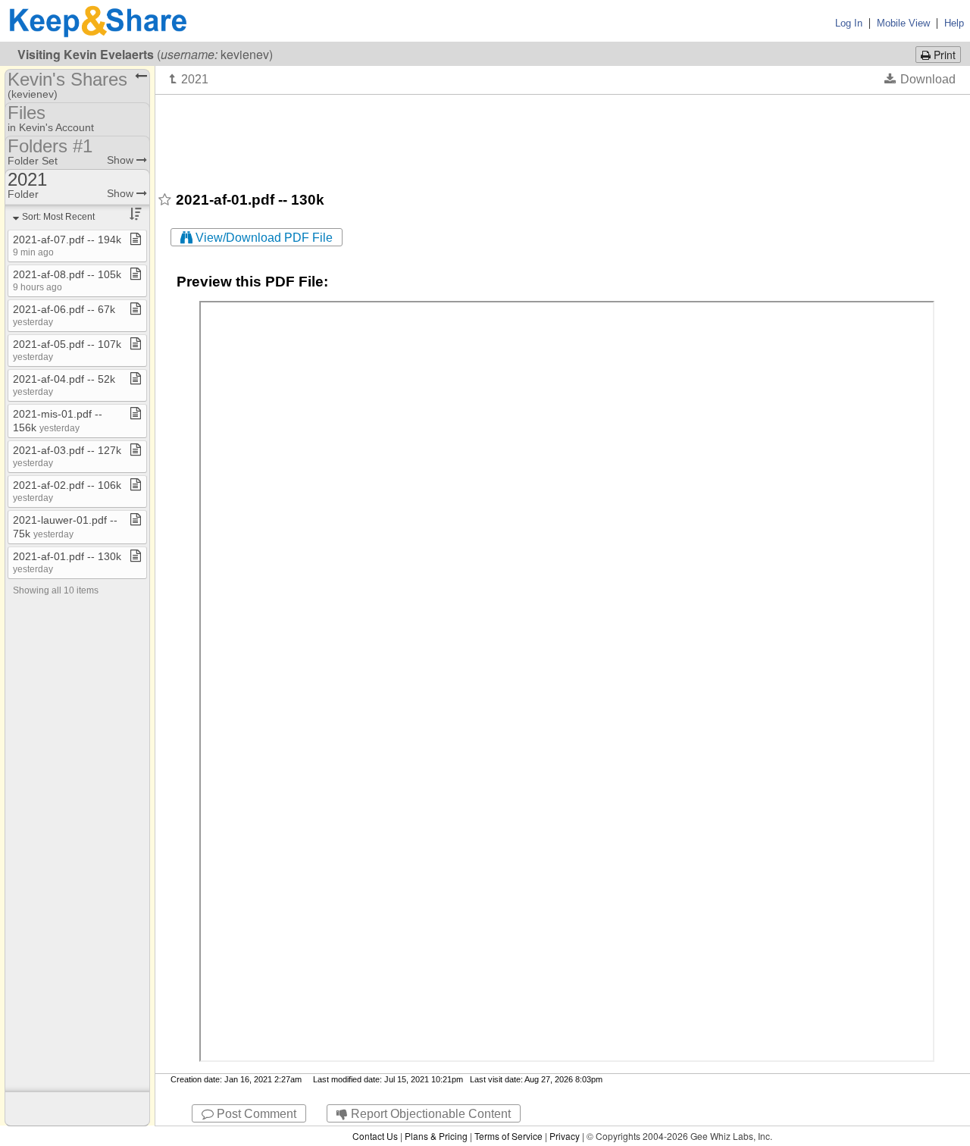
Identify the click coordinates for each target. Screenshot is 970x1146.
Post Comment (255, 1113)
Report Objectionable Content (429, 1113)
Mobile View (903, 23)
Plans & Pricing (436, 1135)
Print (943, 54)
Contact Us (375, 1135)
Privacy (564, 1135)
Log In (848, 23)
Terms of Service (508, 1135)
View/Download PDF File (262, 237)
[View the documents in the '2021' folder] (189, 79)
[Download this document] (920, 79)
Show (121, 160)
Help (954, 23)
